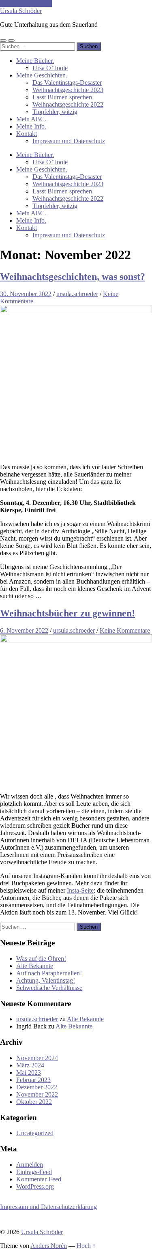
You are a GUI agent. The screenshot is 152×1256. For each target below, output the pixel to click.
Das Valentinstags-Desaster (67, 82)
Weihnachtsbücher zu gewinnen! (67, 613)
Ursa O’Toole (50, 67)
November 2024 (37, 1057)
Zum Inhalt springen (26, 3)
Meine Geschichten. (41, 75)
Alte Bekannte (34, 965)
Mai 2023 (28, 1072)
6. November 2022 (24, 630)
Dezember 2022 (36, 1087)
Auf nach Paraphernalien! (49, 973)
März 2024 (30, 1065)
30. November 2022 (25, 293)
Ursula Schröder (21, 10)
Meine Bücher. (35, 60)
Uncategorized (35, 1132)
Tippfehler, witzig (54, 111)
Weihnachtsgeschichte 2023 (67, 89)
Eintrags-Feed (34, 1171)
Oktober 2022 (34, 1101)
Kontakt (26, 133)
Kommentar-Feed (38, 1179)
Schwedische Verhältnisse (49, 987)
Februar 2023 (33, 1079)
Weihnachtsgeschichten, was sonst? (72, 276)
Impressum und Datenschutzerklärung (48, 1206)
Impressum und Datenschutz (68, 140)
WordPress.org (35, 1186)
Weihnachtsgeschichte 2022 (67, 104)
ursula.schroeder (77, 293)
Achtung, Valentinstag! (45, 980)
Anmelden (29, 1164)
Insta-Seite (80, 890)
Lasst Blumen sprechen (62, 97)
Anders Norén (48, 1245)
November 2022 (37, 1094)
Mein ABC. (31, 119)
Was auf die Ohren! (41, 958)
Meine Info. (31, 126)
